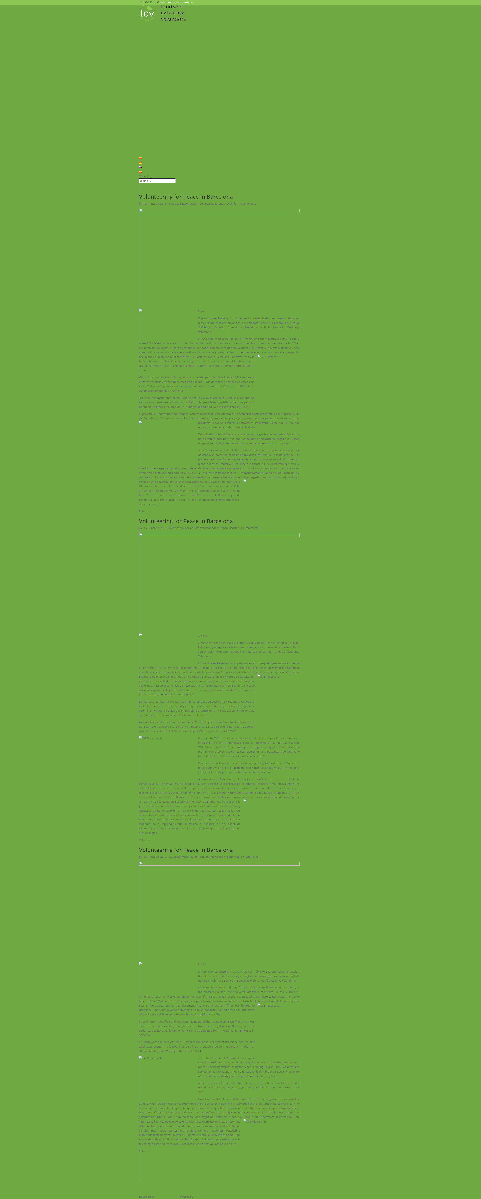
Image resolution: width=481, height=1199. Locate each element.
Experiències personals (154, 100)
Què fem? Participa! (151, 55)
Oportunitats (147, 60)
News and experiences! (225, 856)
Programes (146, 64)
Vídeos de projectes (151, 122)
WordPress (200, 1196)
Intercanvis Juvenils (151, 73)
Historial (144, 109)
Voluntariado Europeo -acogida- (220, 528)
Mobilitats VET (148, 82)
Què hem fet (147, 104)
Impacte (144, 91)
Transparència (148, 51)
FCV (145, 203)
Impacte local (148, 95)
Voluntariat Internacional (155, 69)
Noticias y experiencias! (184, 528)
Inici (141, 24)
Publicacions (147, 127)
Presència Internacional (154, 136)
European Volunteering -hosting (189, 856)
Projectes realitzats (151, 118)
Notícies (144, 113)
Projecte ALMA (148, 87)
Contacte (145, 154)
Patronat (145, 37)
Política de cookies (151, 149)
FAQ (141, 140)
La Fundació (147, 33)
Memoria (145, 131)
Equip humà (147, 42)
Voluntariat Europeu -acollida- (218, 203)
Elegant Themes (165, 1196)
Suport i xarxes (149, 46)
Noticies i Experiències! (183, 203)
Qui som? (145, 28)
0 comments (248, 203)
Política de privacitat (152, 145)
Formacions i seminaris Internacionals (163, 78)
